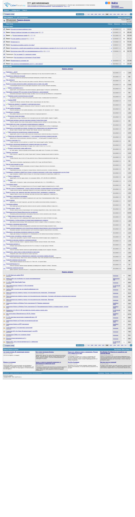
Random (10, 180)
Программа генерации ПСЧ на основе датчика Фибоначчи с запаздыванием (27, 92)
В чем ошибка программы (13, 108)
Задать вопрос (67, 69)
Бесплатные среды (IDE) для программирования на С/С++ (27, 51)
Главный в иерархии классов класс (16, 260)
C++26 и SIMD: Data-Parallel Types (15, 282)
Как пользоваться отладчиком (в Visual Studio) (27, 57)
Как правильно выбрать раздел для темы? (23, 45)
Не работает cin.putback (13, 112)
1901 (103, 14)
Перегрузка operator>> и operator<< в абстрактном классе (24, 104)
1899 (95, 14)
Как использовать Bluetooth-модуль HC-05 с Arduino (20, 313)
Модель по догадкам (9, 362)
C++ (69, 6)
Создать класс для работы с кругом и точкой (18, 236)
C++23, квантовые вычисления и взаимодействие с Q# (21, 317)
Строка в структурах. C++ (13, 140)
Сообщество (15, 10)
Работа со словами (11, 248)
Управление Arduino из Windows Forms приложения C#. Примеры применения (27, 303)
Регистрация (115, 6)
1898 (92, 14)
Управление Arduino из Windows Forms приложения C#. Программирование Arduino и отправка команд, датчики (37, 306)
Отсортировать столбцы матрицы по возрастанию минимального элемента (27, 220)
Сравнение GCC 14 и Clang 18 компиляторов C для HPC (22, 331)
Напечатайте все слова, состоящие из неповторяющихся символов (25, 124)
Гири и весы (9, 156)
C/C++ (65, 6)
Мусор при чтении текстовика (16, 116)
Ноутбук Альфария (73, 362)
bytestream (115, 275)
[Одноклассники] (109, 3)
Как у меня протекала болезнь (45, 352)
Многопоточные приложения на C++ (16, 338)
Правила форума (23, 20)
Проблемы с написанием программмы (16, 196)
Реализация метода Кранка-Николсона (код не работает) (22, 212)
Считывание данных (11, 184)
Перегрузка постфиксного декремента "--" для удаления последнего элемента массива (32, 136)
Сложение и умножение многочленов (16, 224)
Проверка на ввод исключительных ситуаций (20, 96)
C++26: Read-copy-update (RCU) (15, 275)
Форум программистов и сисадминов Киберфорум (39, 6)
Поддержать (101, 373)
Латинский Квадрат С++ (13, 264)
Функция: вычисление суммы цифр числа (19, 148)
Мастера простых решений (108, 362)
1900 (99, 14)
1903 (110, 14)
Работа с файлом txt (14, 176)
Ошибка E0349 (12, 100)
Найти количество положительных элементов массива (23, 132)
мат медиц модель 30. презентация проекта (16, 352)
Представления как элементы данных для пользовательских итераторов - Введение (30, 299)
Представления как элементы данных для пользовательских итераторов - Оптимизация (30, 292)
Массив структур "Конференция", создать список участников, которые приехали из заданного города (34, 188)
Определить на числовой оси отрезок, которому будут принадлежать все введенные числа (31, 128)
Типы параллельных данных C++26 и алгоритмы (19, 285)
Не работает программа (12, 168)
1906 (122, 14)
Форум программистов (57, 6)
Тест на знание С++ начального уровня (25, 54)
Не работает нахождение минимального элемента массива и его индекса (26, 144)
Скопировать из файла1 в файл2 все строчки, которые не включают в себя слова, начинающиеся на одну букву (37, 172)
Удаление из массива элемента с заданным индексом (21, 240)
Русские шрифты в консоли (18, 38)
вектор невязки (10, 200)
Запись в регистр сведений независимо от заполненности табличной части (48, 363)
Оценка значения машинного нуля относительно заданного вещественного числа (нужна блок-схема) (34, 228)
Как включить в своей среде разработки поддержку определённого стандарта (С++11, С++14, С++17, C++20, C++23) (43, 48)
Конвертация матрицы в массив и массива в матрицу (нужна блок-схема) (26, 120)
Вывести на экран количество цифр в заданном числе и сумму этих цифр (27, 84)
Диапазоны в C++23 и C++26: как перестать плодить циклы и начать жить (27, 310)
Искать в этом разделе (124, 17)
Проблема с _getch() (11, 72)
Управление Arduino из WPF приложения (17, 324)
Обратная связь (128, 373)
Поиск (24, 10)
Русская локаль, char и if (13, 208)
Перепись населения (12, 152)
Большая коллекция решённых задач (21, 29)
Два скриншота (10, 80)
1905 (118, 14)
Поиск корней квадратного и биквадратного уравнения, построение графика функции (30, 256)
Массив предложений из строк (14, 164)
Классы (8, 160)
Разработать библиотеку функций (15, 76)
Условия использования (116, 373)
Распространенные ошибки (20, 35)
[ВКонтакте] (106, 3)
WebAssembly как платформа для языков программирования (23, 278)
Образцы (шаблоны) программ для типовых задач (24, 32)
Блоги (6, 10)
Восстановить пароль (117, 7)
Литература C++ (15, 42)
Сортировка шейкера (12, 204)
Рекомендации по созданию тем (20, 60)
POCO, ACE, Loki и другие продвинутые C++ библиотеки (22, 341)
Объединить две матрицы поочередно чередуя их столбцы (22, 232)
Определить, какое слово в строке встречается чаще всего (22, 252)
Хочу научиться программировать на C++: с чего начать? (27, 63)
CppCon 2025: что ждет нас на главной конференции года (22, 289)
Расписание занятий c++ (13, 244)
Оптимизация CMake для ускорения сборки (18, 334)
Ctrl (87, 14)
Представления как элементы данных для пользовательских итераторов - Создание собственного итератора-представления (41, 296)
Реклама (107, 373)
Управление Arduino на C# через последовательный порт (22, 320)
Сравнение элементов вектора (14, 268)
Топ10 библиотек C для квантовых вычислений (19, 327)
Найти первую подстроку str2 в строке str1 (20, 216)
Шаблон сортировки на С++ (15, 88)
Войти (114, 3)
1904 (114, 14)
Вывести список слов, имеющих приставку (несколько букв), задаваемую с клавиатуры (30, 192)
